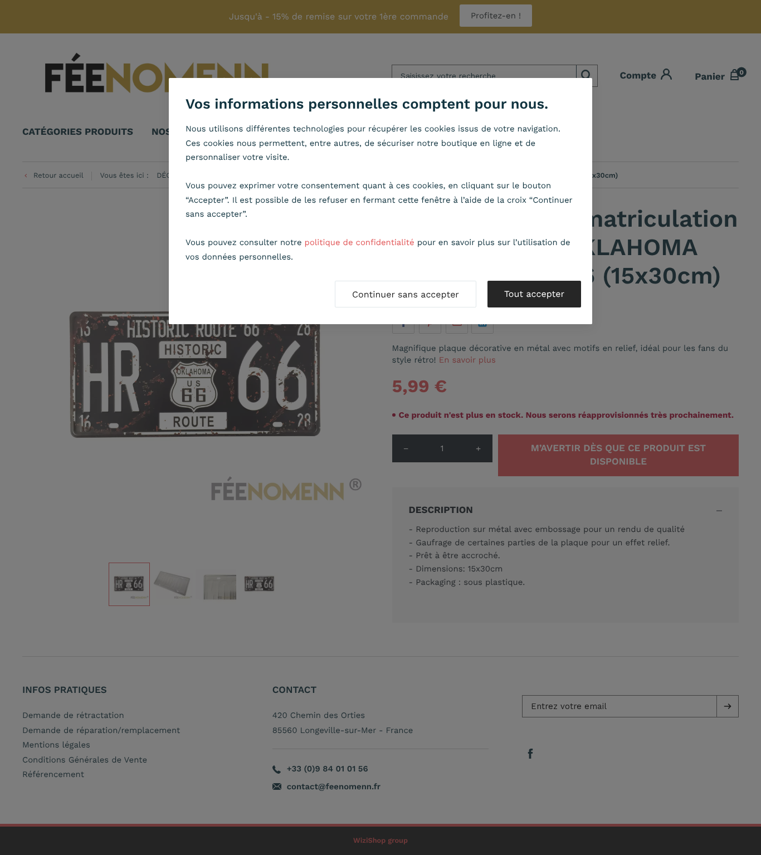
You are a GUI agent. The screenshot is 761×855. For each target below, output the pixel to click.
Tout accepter (534, 294)
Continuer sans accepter (405, 294)
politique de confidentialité (359, 242)
